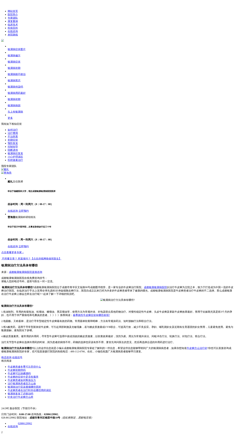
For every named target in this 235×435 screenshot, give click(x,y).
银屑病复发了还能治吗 (20, 393)
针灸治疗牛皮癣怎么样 (20, 397)
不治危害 (13, 136)
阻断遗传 (13, 150)
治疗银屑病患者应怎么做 (22, 383)
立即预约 (24, 210)
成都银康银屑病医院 (20, 272)
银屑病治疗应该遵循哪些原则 (24, 387)
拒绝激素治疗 (15, 160)
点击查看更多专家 (12, 252)
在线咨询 (13, 31)
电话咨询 (6, 357)
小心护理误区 (15, 156)
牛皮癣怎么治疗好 (197, 348)
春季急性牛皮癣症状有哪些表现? (91, 315)
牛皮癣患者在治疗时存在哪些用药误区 (29, 390)
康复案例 (13, 21)
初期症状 (13, 140)
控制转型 (13, 146)
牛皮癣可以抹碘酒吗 (19, 373)
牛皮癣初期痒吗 (17, 370)
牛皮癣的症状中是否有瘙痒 (23, 376)
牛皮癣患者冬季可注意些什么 (24, 366)
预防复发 (13, 143)
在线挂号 (17, 357)
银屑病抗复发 (15, 153)
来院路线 (13, 34)
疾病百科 (13, 28)
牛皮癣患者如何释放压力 (22, 380)
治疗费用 (13, 133)
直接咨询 (37, 272)
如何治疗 (13, 129)
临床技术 (13, 24)
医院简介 (13, 14)
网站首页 (13, 11)
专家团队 (13, 17)
